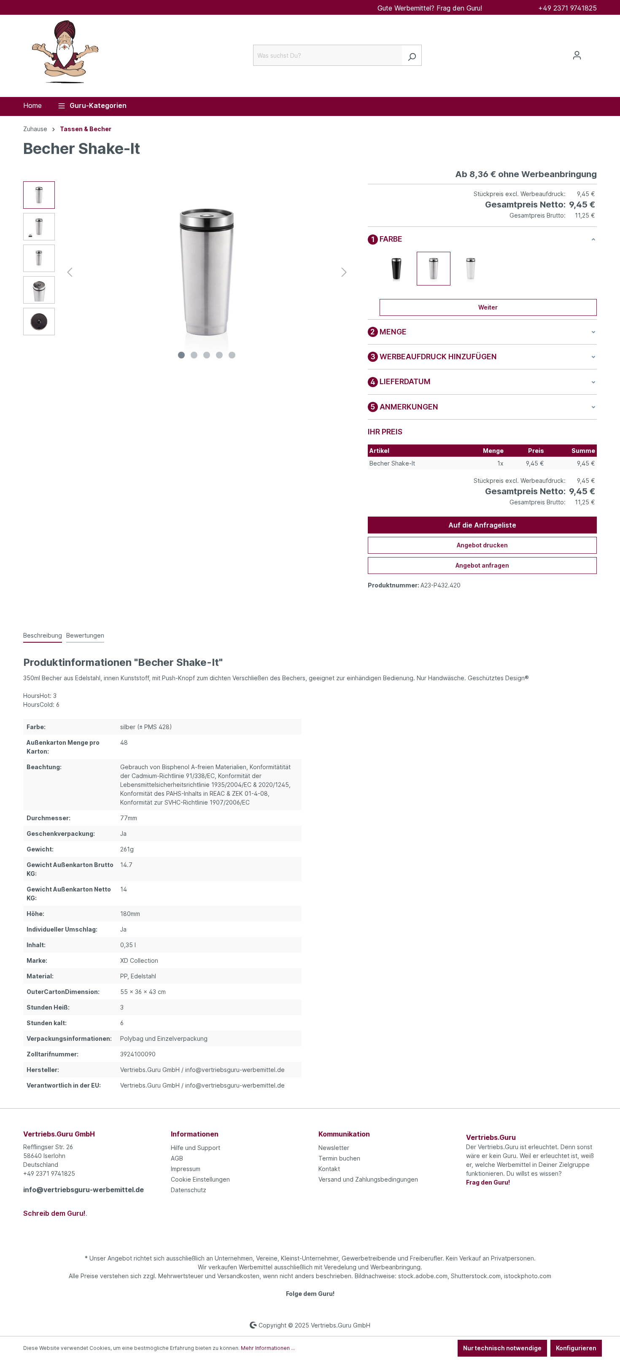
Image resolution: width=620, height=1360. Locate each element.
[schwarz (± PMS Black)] (396, 268)
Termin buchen (339, 1158)
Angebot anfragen (482, 565)
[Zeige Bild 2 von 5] (194, 355)
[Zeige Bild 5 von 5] (232, 355)
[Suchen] (412, 55)
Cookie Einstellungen (200, 1179)
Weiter (488, 307)
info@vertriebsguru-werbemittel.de (83, 1189)
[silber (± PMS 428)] (433, 268)
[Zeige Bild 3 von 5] (206, 355)
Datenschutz (188, 1189)
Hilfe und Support (195, 1147)
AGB (177, 1158)
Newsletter (333, 1147)
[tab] (42, 636)
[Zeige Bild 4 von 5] (219, 355)
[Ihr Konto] (577, 55)
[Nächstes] (344, 272)
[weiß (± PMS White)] (471, 268)
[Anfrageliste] (592, 53)
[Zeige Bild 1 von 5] (181, 355)
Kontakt (329, 1168)
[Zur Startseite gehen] (65, 53)
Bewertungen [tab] (85, 635)
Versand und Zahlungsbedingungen (368, 1179)
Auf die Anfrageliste (482, 525)
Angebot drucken (482, 545)
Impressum (185, 1168)
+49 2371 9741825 (567, 8)
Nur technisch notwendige (502, 1348)
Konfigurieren (576, 1348)
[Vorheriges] (69, 272)
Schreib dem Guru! (54, 1213)
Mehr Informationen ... (268, 1348)
